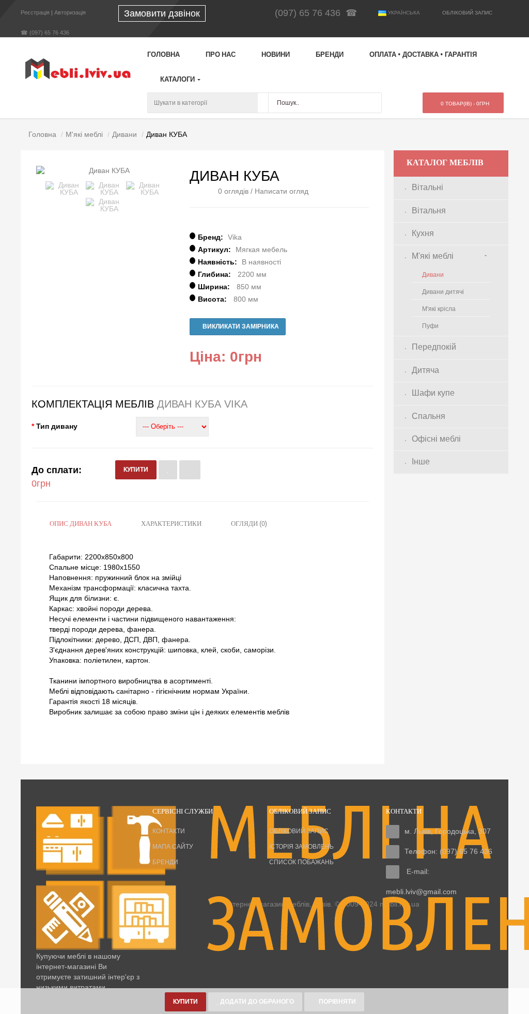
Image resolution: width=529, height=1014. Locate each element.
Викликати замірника (240, 326)
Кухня (423, 233)
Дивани (433, 274)
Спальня (428, 416)
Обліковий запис (299, 831)
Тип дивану (56, 426)
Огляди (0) (249, 524)
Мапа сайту (172, 846)
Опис (81, 524)
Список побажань (301, 862)
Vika (235, 237)
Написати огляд (281, 191)
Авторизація (70, 12)
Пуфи (430, 326)
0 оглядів (233, 191)
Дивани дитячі (443, 291)
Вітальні (427, 187)
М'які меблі (433, 256)
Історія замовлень (301, 846)
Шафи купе (433, 392)
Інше (421, 461)
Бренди (165, 862)
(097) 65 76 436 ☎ (318, 13)
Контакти (168, 831)
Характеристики (171, 524)
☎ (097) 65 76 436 (45, 32)
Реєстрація (35, 12)
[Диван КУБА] (64, 188)
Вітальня (429, 210)
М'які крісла (439, 309)
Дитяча (425, 370)
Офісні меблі (436, 438)
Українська (403, 12)
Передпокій (434, 346)
